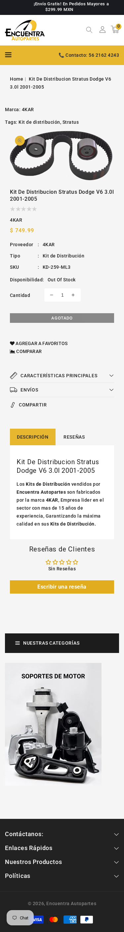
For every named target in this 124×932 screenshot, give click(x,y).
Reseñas (74, 437)
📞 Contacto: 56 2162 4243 (89, 55)
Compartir (33, 404)
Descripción (33, 437)
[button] (89, 31)
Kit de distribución (39, 122)
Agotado (61, 318)
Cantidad (20, 295)
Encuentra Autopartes (71, 903)
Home (16, 79)
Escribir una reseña (62, 587)
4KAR (28, 109)
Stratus (70, 122)
